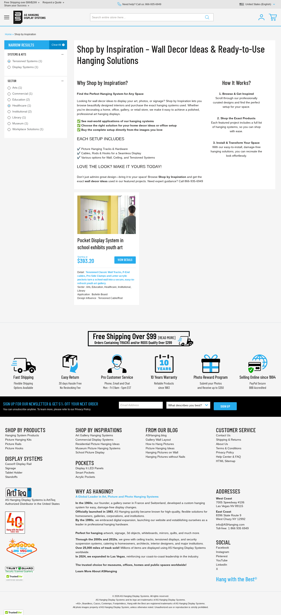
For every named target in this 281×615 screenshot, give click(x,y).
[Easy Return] (70, 363)
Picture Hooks (14, 448)
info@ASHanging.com (230, 524)
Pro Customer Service (117, 377)
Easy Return (70, 377)
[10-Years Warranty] (164, 363)
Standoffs (11, 476)
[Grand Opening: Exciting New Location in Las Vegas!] (21, 547)
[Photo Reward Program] (210, 363)
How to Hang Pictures (160, 444)
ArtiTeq (50, 499)
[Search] (207, 17)
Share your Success (15, 5)
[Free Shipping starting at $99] (140, 338)
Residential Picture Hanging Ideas (97, 444)
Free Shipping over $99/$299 (20, 2)
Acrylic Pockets (85, 476)
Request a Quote (52, 2)
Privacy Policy (82, 409)
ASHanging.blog (156, 435)
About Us (222, 444)
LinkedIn (221, 564)
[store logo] (29, 17)
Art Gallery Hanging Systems (94, 435)
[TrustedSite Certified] (14, 577)
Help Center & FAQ (228, 456)
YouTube (222, 560)
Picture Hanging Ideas (160, 448)
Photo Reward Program (211, 377)
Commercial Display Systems (94, 439)
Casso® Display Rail (18, 464)
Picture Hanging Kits (18, 439)
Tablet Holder (13, 472)
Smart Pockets (84, 472)
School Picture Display (90, 452)
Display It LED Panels (89, 468)
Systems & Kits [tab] (17, 54)
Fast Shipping (23, 377)
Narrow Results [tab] (21, 45)
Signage (10, 468)
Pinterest (222, 556)
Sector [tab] (12, 81)
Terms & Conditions (228, 448)
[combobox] (151, 17)
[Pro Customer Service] (117, 363)
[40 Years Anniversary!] (15, 522)
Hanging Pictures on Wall (162, 452)
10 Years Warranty (164, 377)
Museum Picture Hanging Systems (97, 448)
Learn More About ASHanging (96, 571)
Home (8, 34)
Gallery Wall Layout (158, 439)
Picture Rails (13, 444)
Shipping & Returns (228, 439)
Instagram (222, 552)
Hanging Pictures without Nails (165, 456)
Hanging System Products (22, 435)
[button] (261, 17)
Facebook (222, 547)
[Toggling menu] (6, 17)
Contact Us (223, 435)
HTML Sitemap (225, 461)
